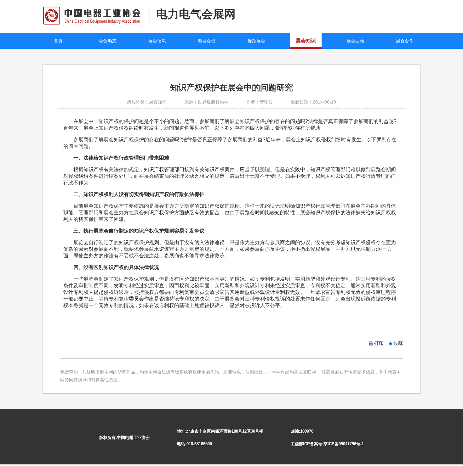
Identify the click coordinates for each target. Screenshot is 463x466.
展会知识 (306, 40)
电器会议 (206, 40)
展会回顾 (355, 40)
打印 (379, 343)
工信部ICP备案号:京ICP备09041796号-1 (327, 443)
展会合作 (405, 40)
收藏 (398, 343)
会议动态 (108, 40)
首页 (58, 40)
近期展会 (256, 40)
